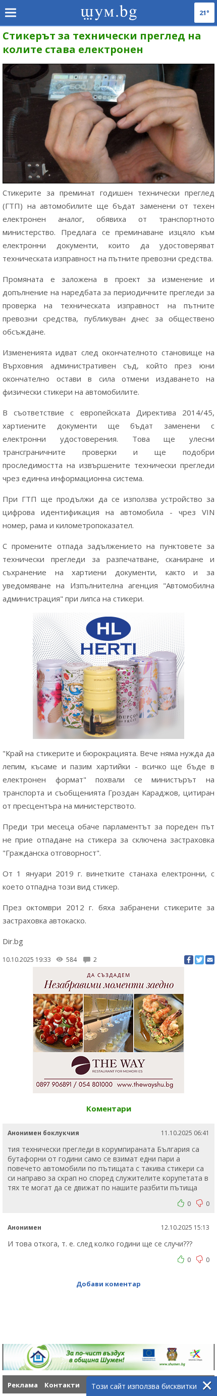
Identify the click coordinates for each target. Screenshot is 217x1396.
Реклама (23, 1384)
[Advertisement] (110, 1311)
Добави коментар (108, 1283)
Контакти (62, 1384)
